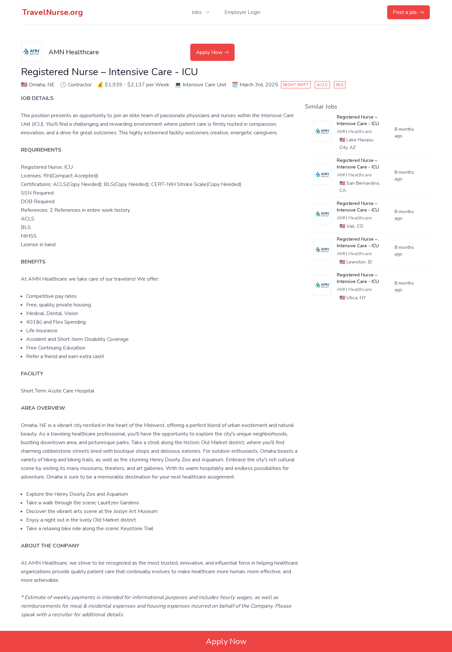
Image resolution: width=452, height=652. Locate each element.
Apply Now (209, 52)
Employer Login (242, 12)
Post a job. (405, 12)
